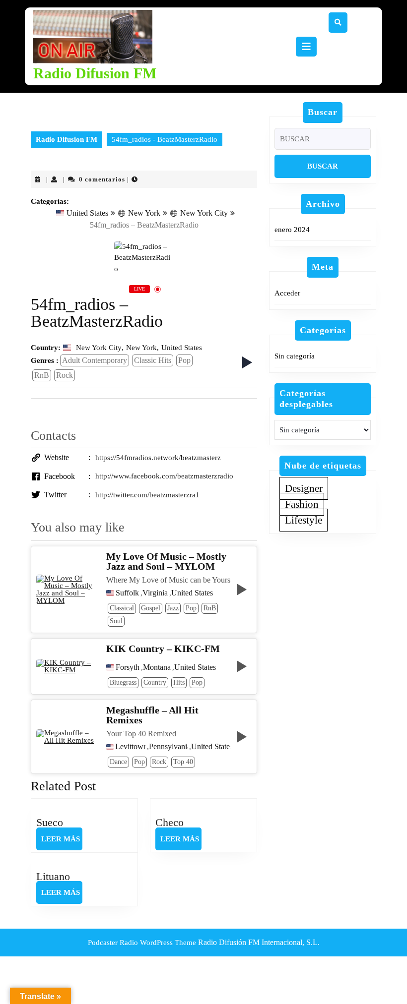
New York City (204, 213)
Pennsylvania (168, 747)
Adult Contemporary (94, 360)
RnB (41, 375)
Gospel (150, 608)
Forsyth (127, 667)
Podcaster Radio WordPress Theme (142, 942)
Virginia (155, 593)
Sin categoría (294, 356)
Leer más (61, 842)
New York (144, 213)
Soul (116, 621)
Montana (157, 667)
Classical (122, 608)
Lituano (53, 876)
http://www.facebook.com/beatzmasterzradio (164, 476)
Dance (118, 762)
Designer (304, 488)
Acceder (287, 293)
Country (154, 682)
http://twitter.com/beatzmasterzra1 (147, 495)
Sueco (49, 822)
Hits (179, 682)
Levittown (130, 747)
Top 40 (183, 762)
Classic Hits (152, 360)
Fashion (302, 504)
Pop (184, 360)
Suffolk (127, 593)
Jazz (173, 608)
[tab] (306, 47)
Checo (169, 822)
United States (87, 213)
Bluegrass (123, 682)
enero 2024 (292, 230)
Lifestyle (303, 520)
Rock (64, 375)
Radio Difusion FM (94, 73)
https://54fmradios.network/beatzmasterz (158, 458)
